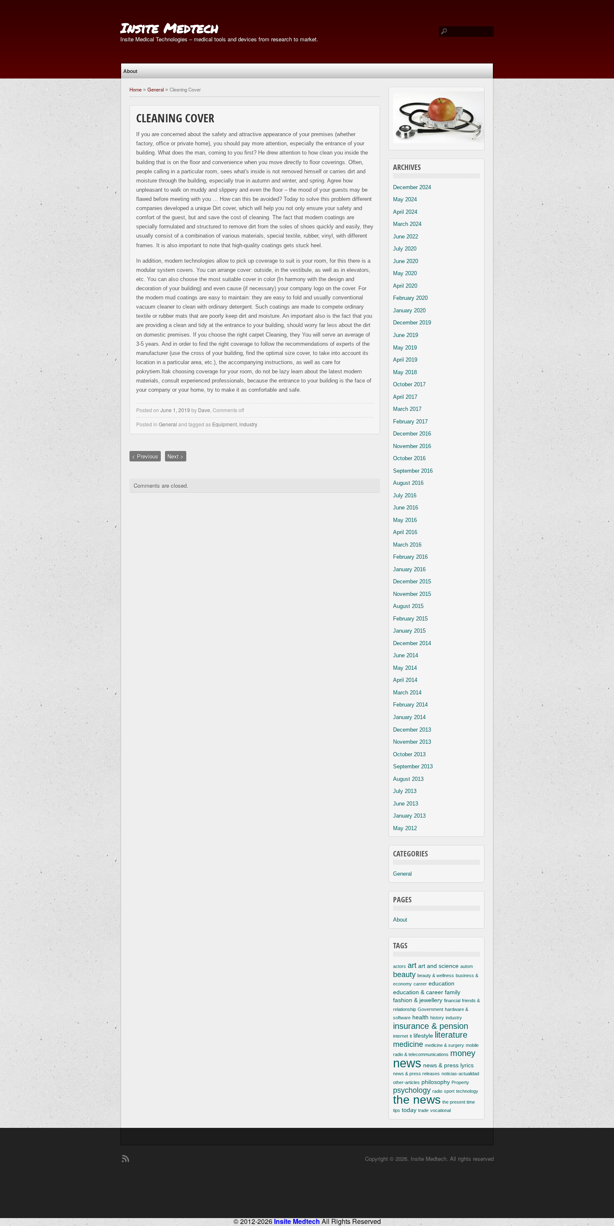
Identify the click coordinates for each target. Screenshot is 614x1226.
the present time (458, 1101)
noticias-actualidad (460, 1073)
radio (437, 1091)
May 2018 (405, 372)
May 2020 (405, 273)
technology (467, 1091)
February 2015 (410, 619)
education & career (418, 992)
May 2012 (405, 828)
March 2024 (407, 224)
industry (248, 424)
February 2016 (410, 557)
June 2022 (405, 236)
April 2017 (405, 397)
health (420, 1017)
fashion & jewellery (417, 1000)
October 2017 (409, 384)
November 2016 (412, 446)
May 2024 (405, 199)
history (437, 1017)
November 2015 (412, 594)
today (409, 1110)
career (420, 983)
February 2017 (410, 421)
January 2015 (409, 631)
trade (423, 1110)
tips (396, 1110)
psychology (412, 1090)
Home (135, 89)
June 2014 (405, 655)
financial (452, 1000)
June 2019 (405, 335)
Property (460, 1082)
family (452, 992)
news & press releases (416, 1073)
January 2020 (409, 310)
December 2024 (412, 187)
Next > (175, 456)
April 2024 (405, 212)
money (462, 1053)
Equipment (224, 424)
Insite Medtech (169, 27)
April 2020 (405, 286)
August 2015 (408, 606)
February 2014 (410, 705)
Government (430, 1009)
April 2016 (405, 532)
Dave (204, 409)
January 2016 (409, 569)
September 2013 (413, 766)
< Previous (145, 456)
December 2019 (412, 322)
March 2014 (407, 692)
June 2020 (405, 261)
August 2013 (408, 779)
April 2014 (405, 680)
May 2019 (405, 347)
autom (466, 966)
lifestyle (423, 1035)
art (412, 965)
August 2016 (408, 483)
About (130, 71)
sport (449, 1091)
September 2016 (413, 471)
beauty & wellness (435, 975)
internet (400, 1036)
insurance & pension (430, 1026)
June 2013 (405, 803)
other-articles (406, 1082)
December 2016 (412, 434)
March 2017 (407, 409)
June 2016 (405, 507)
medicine (408, 1044)
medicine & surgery (444, 1045)
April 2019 (405, 360)
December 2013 (412, 730)
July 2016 (404, 495)
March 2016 (407, 545)
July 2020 (404, 249)
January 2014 (409, 717)
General (155, 89)
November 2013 (412, 742)
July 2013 (404, 791)
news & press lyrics (448, 1065)
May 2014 (405, 668)
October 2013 (409, 754)
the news (417, 1099)
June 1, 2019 (175, 409)
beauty (404, 974)
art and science (438, 966)
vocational (440, 1110)
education (441, 983)
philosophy (435, 1082)
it (411, 1036)
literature (451, 1034)
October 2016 (409, 458)
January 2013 (409, 816)
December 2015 (412, 581)
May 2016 (405, 520)
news (407, 1063)
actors (399, 966)
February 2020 (410, 298)
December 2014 (412, 643)
